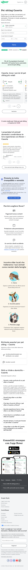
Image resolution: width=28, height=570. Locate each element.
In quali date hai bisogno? (7, 36)
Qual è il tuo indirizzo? (6, 30)
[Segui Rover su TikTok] (19, 560)
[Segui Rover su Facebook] (8, 560)
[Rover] (4, 2)
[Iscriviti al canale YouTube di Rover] (17, 560)
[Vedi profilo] (12, 150)
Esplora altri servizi (5, 22)
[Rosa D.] (12, 90)
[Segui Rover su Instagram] (11, 560)
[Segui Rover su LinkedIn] (14, 560)
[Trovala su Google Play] (14, 452)
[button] (25, 2)
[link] (14, 44)
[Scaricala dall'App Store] (14, 448)
